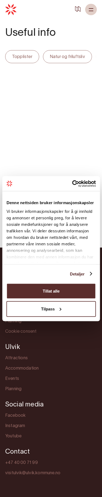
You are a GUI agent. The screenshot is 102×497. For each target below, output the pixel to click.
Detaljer (77, 273)
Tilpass (48, 308)
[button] (91, 9)
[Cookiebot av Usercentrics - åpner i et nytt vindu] (73, 183)
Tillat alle (51, 291)
